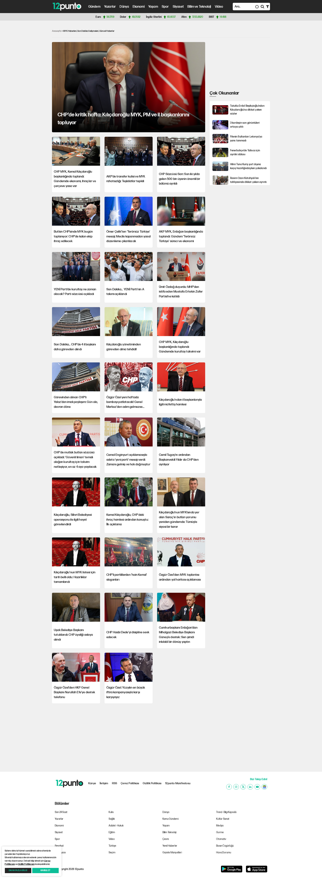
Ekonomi (138, 7)
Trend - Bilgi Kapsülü (226, 812)
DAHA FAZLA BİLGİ (18, 870)
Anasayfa (56, 31)
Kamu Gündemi (170, 818)
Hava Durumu (223, 852)
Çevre (165, 839)
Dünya (124, 7)
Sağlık (112, 818)
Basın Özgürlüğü (225, 845)
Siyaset (178, 7)
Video (219, 7)
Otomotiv (221, 839)
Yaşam (153, 7)
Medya (219, 825)
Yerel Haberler (169, 845)
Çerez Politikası (130, 783)
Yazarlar (110, 7)
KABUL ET (45, 870)
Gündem (94, 7)
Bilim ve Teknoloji (199, 7)
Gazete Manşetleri (172, 852)
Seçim (112, 852)
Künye (92, 783)
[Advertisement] (32, 81)
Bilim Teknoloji (169, 832)
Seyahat (59, 845)
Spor (165, 7)
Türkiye (112, 845)
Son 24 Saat (61, 812)
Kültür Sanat (222, 818)
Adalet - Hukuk (116, 825)
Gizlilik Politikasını (26, 864)
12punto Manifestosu (177, 783)
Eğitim (112, 832)
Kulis (111, 812)
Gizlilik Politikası (152, 783)
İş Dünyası (60, 852)
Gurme (220, 832)
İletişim (104, 783)
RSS (114, 783)
